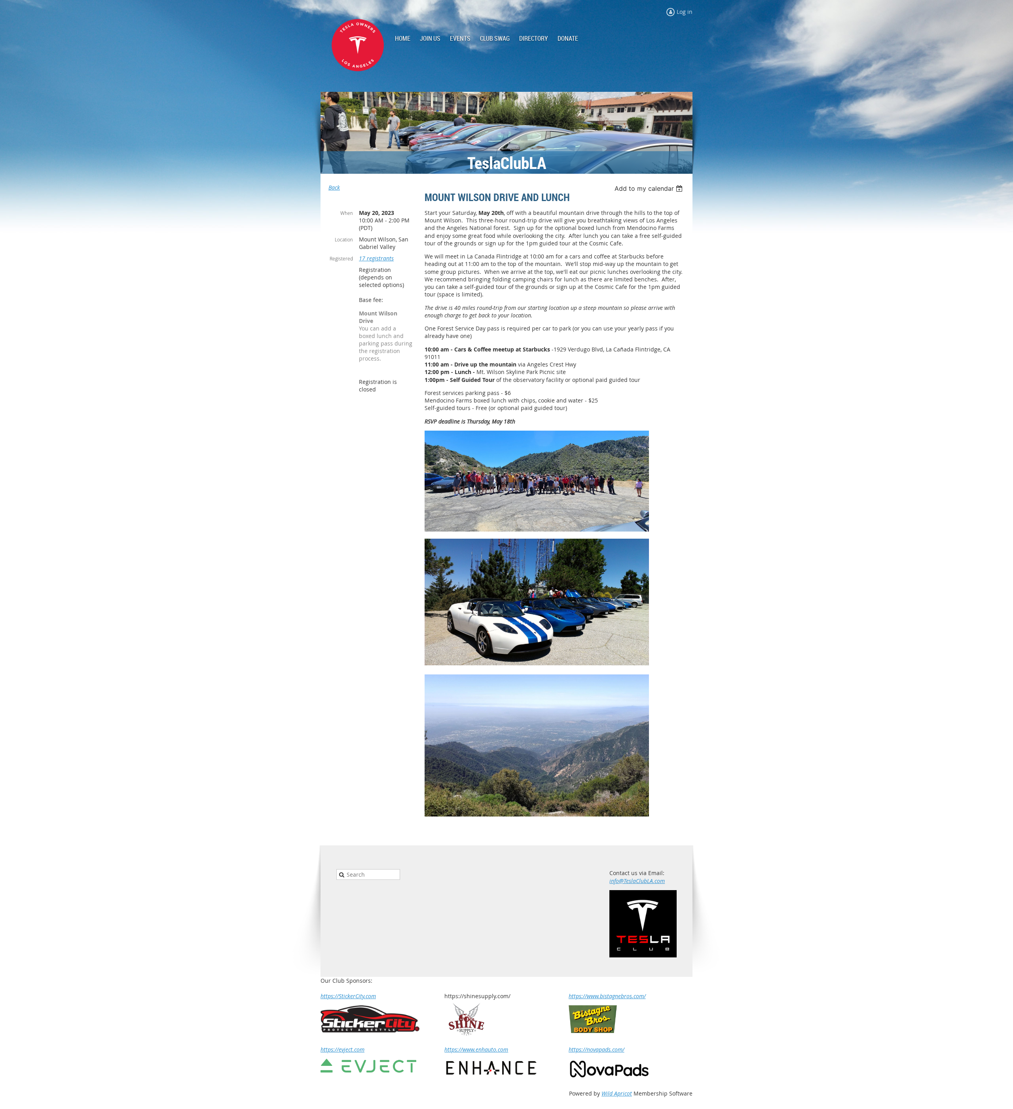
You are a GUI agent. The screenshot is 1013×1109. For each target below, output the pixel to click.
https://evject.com (342, 1049)
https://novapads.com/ (596, 1049)
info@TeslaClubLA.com (637, 881)
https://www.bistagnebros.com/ (607, 996)
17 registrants (376, 258)
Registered (341, 258)
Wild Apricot (616, 1093)
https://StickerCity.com (348, 996)
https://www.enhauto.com (476, 1049)
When (346, 213)
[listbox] (650, 188)
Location (344, 239)
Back (334, 187)
